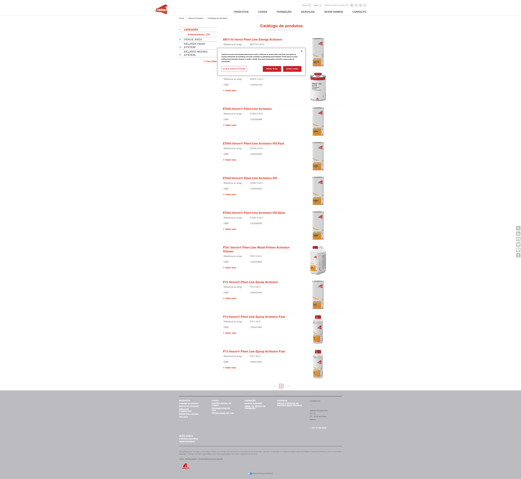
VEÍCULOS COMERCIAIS (185, 410)
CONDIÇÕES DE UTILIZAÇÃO (210, 459)
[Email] (518, 244)
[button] (309, 5)
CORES (262, 11)
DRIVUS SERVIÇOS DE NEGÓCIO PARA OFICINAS (289, 404)
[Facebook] (518, 239)
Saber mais (230, 90)
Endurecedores (199, 34)
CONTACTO (359, 11)
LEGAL (182, 459)
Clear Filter (211, 61)
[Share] (518, 228)
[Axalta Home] (161, 9)
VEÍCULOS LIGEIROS (189, 406)
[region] (261, 62)
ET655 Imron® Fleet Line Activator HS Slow (254, 213)
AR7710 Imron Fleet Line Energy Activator (252, 39)
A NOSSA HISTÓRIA (188, 439)
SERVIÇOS (308, 11)
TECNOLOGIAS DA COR (223, 413)
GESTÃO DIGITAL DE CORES (221, 404)
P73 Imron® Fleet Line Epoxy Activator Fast (254, 317)
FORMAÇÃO (284, 11)
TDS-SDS (183, 417)
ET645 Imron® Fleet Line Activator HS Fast (253, 143)
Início (181, 18)
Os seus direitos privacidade (234, 69)
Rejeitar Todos (272, 69)
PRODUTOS (241, 11)
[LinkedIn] (518, 233)
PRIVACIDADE (191, 459)
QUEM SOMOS (333, 11)
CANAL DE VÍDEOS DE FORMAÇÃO (254, 407)
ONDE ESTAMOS (187, 442)
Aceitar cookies (292, 69)
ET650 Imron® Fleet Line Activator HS (250, 178)
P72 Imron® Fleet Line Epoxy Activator (250, 282)
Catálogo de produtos (188, 403)
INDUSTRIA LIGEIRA (188, 414)
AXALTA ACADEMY (253, 403)
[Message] (518, 250)
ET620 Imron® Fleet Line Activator (247, 109)
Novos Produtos (196, 18)
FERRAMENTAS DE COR (221, 409)
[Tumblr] (518, 255)
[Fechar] (302, 51)
